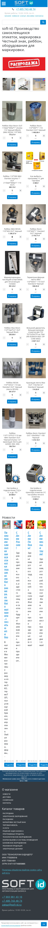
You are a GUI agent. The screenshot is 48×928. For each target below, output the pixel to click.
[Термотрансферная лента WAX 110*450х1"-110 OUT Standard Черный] (36, 262)
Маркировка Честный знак (14, 822)
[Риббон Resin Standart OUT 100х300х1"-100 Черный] (36, 418)
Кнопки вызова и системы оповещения (20, 840)
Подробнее (10, 764)
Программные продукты (13, 834)
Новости (6, 794)
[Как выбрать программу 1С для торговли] (36, 161)
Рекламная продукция (12, 846)
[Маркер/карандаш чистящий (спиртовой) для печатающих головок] (12, 262)
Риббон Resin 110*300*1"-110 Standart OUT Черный (35, 127)
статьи (23, 15)
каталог (8, 15)
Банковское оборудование (14, 843)
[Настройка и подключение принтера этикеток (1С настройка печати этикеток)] (36, 473)
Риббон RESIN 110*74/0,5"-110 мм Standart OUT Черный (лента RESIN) (12, 385)
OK (44, 924)
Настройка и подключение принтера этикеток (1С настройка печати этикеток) (36, 492)
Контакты (7, 803)
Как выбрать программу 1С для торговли (36, 178)
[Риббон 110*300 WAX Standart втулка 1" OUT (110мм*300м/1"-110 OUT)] (12, 161)
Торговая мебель (10, 825)
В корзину (12, 144)
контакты (39, 15)
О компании (8, 800)
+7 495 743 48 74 (12, 900)
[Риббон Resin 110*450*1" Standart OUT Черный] (36, 214)
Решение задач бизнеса (13, 831)
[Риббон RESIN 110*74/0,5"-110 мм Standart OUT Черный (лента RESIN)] (12, 368)
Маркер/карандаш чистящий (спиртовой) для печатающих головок (12, 280)
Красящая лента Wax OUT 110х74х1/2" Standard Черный (35, 384)
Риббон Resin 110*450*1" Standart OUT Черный (36, 231)
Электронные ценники (13, 849)
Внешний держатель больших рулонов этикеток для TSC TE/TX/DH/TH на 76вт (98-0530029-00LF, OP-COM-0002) (35, 333)
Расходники (8, 819)
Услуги (6, 828)
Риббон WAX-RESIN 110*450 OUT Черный (12, 230)
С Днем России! (18, 540)
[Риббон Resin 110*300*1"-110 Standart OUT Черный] (36, 111)
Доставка (7, 797)
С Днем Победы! (30, 540)
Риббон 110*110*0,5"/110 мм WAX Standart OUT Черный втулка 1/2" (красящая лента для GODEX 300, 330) (12, 438)
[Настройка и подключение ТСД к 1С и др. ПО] (12, 473)
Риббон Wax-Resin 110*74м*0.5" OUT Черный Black (12, 330)
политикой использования (10, 925)
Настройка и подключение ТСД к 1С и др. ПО (12, 490)
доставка (30, 15)
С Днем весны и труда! (41, 543)
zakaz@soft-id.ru (12, 904)
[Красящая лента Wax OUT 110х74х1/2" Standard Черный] (36, 368)
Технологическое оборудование (17, 837)
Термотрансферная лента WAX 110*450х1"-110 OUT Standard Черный (36, 280)
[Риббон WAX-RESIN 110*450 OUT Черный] (12, 214)
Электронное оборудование (15, 816)
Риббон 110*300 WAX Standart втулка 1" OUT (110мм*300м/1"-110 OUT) (12, 180)
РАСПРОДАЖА (8, 813)
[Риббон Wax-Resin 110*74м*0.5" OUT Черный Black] (12, 313)
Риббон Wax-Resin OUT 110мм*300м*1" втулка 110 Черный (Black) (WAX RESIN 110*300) (12, 128)
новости (15, 15)
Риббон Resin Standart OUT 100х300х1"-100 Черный (36, 435)
